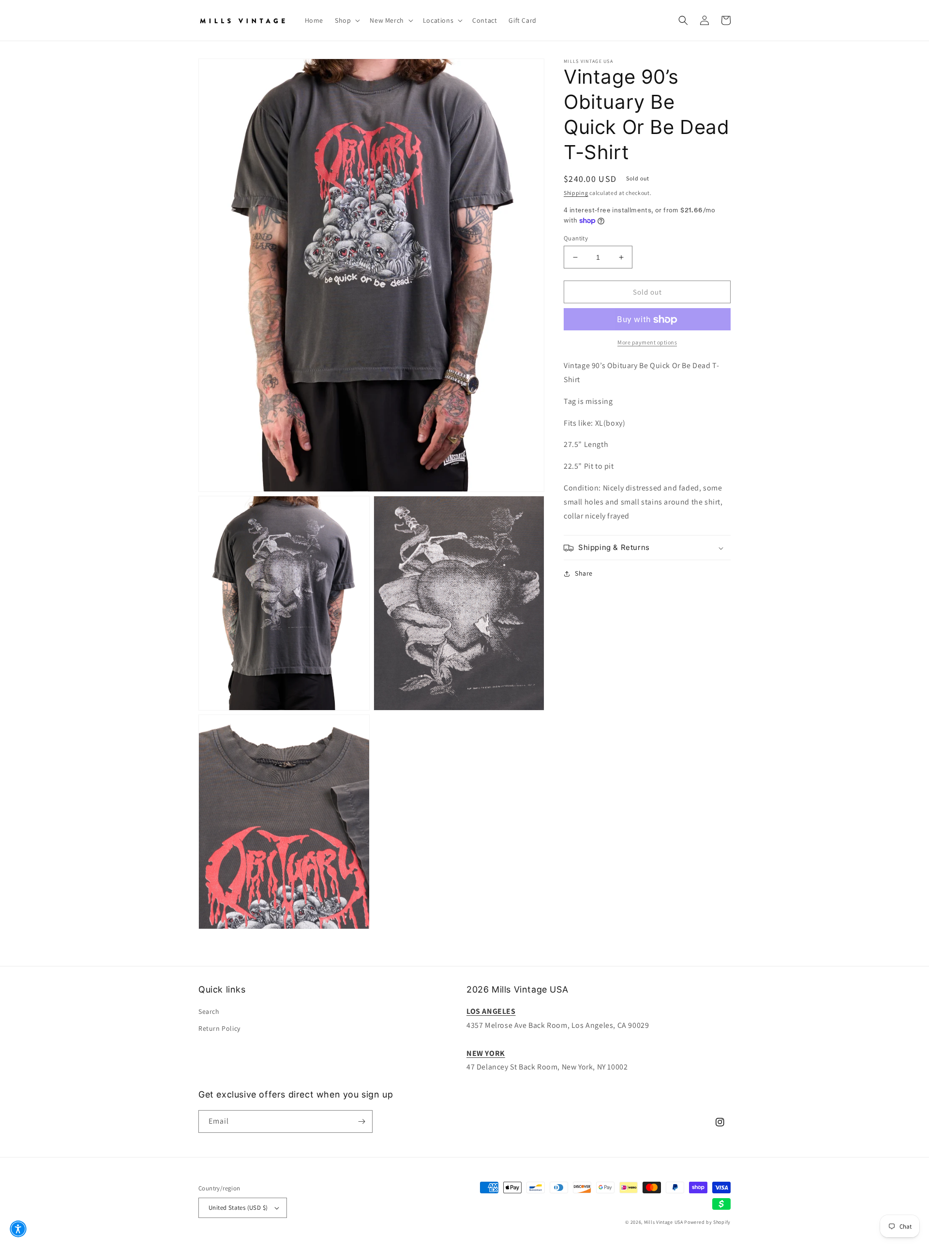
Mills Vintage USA (663, 1222)
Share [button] (584, 573)
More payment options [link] (647, 342)
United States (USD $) (238, 1207)
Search (209, 1011)
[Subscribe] (361, 1121)
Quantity (576, 238)
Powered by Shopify (707, 1222)
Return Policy (219, 1028)
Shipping (576, 192)
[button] (346, 20)
